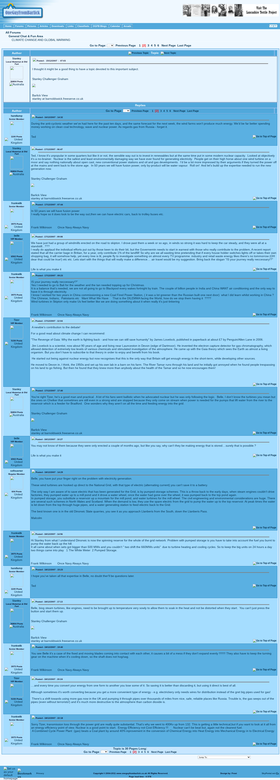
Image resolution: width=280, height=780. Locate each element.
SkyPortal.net (268, 773)
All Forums (13, 32)
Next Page (169, 45)
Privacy (40, 773)
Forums (19, 26)
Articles (44, 26)
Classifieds (83, 26)
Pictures (31, 26)
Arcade (127, 26)
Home (8, 26)
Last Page (184, 45)
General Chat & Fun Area (26, 36)
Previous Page (126, 45)
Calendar (115, 26)
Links (71, 26)
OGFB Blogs (100, 26)
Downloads (58, 26)
